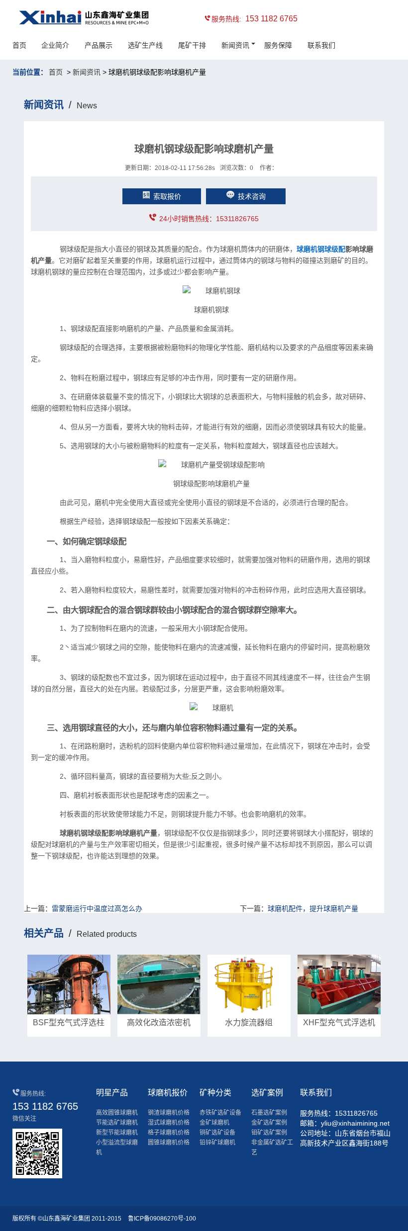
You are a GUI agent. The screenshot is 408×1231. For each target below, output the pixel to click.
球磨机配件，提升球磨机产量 (313, 908)
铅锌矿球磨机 (217, 1142)
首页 (19, 45)
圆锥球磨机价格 (169, 1142)
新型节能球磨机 (117, 1132)
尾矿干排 (192, 45)
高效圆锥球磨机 (117, 1112)
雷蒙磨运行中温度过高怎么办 (97, 908)
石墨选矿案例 (269, 1112)
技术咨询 (252, 196)
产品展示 (98, 45)
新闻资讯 (235, 45)
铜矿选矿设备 (217, 1132)
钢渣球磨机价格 (169, 1112)
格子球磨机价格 (169, 1132)
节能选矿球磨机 (117, 1122)
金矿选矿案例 (269, 1122)
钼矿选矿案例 (269, 1132)
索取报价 (167, 196)
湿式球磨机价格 (169, 1122)
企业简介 (55, 45)
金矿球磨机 (214, 1122)
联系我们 (321, 45)
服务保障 (278, 45)
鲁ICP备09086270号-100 (162, 1218)
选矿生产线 (145, 45)
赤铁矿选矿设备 (220, 1112)
